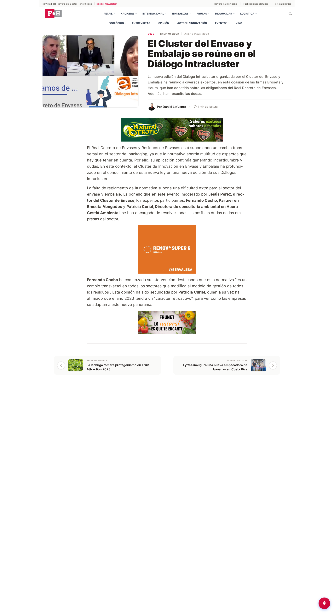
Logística (247, 13)
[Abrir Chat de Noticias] (324, 603)
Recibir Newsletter (106, 3)
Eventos (221, 23)
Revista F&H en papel (226, 3)
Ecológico (116, 23)
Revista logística (282, 3)
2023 (151, 33)
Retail (108, 13)
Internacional (153, 13)
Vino (239, 23)
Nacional (127, 13)
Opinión (163, 23)
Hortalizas (180, 13)
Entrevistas (141, 23)
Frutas (202, 13)
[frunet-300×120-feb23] (167, 322)
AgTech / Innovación (192, 23)
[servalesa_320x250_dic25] (167, 249)
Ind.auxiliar (223, 13)
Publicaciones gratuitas (255, 3)
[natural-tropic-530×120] (167, 129)
